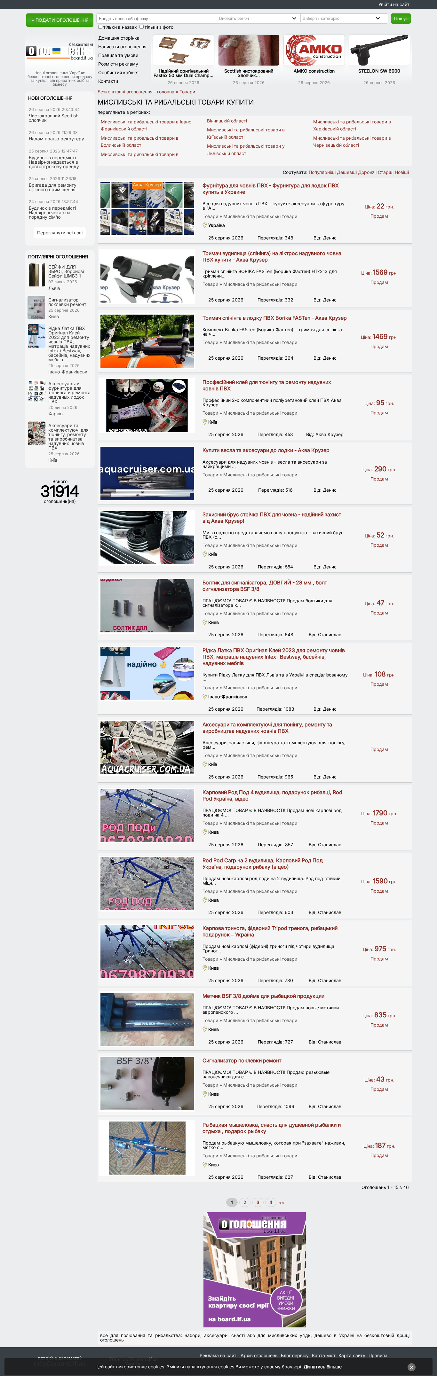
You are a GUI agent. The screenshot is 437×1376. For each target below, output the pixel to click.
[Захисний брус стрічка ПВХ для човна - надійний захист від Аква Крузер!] (147, 537)
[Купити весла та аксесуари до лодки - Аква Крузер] (147, 473)
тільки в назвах (120, 27)
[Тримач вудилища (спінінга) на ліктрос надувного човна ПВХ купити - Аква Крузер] (147, 276)
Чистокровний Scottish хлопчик (53, 118)
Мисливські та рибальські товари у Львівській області (246, 149)
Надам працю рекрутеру (56, 138)
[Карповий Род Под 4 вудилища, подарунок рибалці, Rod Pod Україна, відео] (147, 815)
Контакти (108, 81)
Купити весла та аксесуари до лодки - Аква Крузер (266, 450)
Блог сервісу (295, 1355)
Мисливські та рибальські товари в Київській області (246, 133)
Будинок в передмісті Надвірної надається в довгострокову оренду (54, 162)
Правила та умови (118, 55)
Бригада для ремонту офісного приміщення (52, 187)
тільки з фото (159, 27)
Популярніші (322, 172)
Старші (385, 172)
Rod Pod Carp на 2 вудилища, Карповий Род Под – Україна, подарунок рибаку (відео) (265, 863)
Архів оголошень (259, 1355)
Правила (378, 1355)
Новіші (402, 172)
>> (280, 1202)
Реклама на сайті (218, 1355)
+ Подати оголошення (60, 20)
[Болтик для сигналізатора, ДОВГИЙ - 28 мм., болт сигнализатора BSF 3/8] (147, 605)
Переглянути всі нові (60, 232)
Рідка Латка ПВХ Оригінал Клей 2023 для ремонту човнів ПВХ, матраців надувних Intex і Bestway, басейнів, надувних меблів (274, 656)
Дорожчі (367, 172)
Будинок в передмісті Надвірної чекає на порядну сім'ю (52, 212)
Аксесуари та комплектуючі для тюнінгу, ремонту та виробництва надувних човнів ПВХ (267, 727)
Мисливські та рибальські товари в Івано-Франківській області (147, 125)
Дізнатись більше (323, 1366)
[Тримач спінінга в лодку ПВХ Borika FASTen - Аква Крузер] (147, 341)
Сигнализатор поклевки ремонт (242, 1060)
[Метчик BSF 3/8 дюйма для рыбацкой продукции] (147, 1019)
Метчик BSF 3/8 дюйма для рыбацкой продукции (263, 996)
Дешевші (347, 172)
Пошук (401, 18)
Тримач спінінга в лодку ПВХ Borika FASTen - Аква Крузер (275, 318)
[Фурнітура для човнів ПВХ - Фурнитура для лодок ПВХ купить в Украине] (147, 208)
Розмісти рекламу (118, 63)
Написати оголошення (122, 46)
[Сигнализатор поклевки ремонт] (147, 1083)
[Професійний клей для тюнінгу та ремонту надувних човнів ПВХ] (147, 405)
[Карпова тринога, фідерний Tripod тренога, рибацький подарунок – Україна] (147, 951)
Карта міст (324, 1355)
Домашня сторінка (118, 38)
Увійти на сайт (393, 4)
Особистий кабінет (118, 72)
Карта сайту (351, 1355)
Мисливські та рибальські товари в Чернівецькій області (352, 141)
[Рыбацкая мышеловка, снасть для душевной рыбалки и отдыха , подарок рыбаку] (147, 1148)
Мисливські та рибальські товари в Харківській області (352, 125)
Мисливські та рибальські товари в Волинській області (140, 141)
